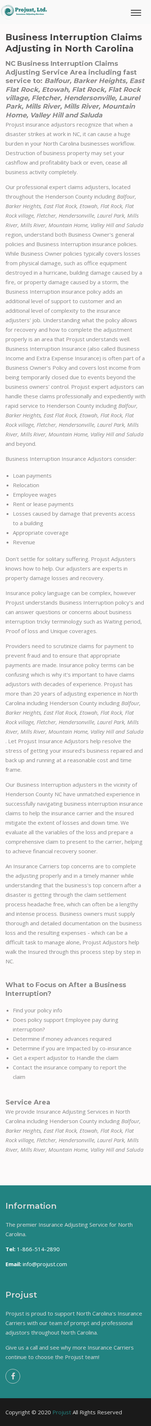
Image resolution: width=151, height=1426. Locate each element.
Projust (61, 1412)
